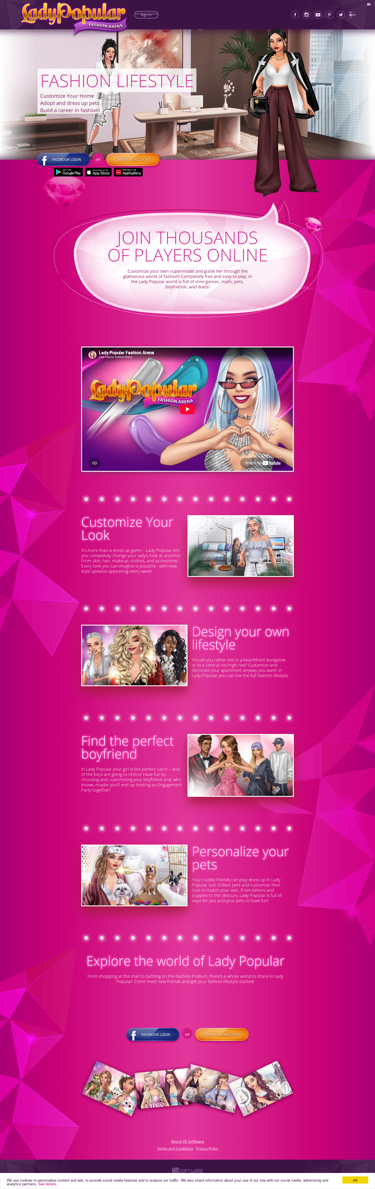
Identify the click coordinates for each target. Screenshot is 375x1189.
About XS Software (187, 1141)
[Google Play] (68, 172)
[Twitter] (341, 14)
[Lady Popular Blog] (352, 14)
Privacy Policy (207, 1148)
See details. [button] (47, 1183)
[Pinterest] (329, 14)
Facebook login (66, 159)
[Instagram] (306, 14)
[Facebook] (295, 14)
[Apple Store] (98, 172)
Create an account (132, 159)
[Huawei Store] (128, 172)
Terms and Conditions (175, 1148)
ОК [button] (355, 1180)
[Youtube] (318, 14)
